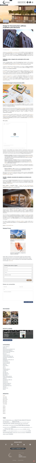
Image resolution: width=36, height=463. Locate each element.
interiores (21, 429)
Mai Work (4, 375)
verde (4, 434)
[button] (35, 14)
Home (20, 454)
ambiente (12, 420)
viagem (6, 434)
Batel (11, 422)
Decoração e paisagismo (7, 357)
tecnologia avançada (21, 432)
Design (4, 358)
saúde (29, 431)
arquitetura (17, 420)
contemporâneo (11, 425)
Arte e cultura (6, 352)
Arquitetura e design (7, 350)
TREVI (4, 386)
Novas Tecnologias (6, 376)
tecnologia (14, 432)
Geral (4, 364)
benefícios (20, 422)
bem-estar (15, 422)
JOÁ (3, 366)
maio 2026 (5, 399)
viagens (11, 434)
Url (4, 289)
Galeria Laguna (6, 363)
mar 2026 (5, 401)
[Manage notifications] (34, 461)
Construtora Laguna (7, 356)
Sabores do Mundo (6, 383)
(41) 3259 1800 (22, 2)
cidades (25, 422)
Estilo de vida (5, 362)
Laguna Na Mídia (6, 369)
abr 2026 (5, 400)
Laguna (24, 429)
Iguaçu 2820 (5, 365)
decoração (27, 425)
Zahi (3, 389)
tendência (28, 432)
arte (9, 422)
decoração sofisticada (7, 427)
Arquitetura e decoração (8, 349)
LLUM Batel (5, 370)
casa (23, 422)
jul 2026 (5, 396)
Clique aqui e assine (8, 340)
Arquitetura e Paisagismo (8, 351)
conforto (28, 422)
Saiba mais (11, 260)
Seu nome (5, 286)
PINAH (4, 378)
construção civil (18, 423)
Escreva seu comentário (7, 291)
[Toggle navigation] (32, 2)
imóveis (19, 429)
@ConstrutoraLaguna (6, 310)
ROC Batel (5, 382)
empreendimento (27, 427)
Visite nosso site (18, 448)
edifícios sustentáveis (20, 427)
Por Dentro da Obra (6, 379)
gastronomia (15, 429)
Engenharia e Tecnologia (7, 359)
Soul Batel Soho (6, 384)
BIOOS (4, 353)
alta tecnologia (7, 420)
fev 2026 (5, 402)
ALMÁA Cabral (5, 346)
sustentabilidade (7, 432)
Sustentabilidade (15, 49)
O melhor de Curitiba (7, 377)
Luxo (4, 371)
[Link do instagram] (6, 314)
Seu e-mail (21, 286)
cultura (16, 425)
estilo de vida (9, 429)
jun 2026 (5, 398)
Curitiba (21, 425)
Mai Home (4, 372)
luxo (4, 431)
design (13, 427)
